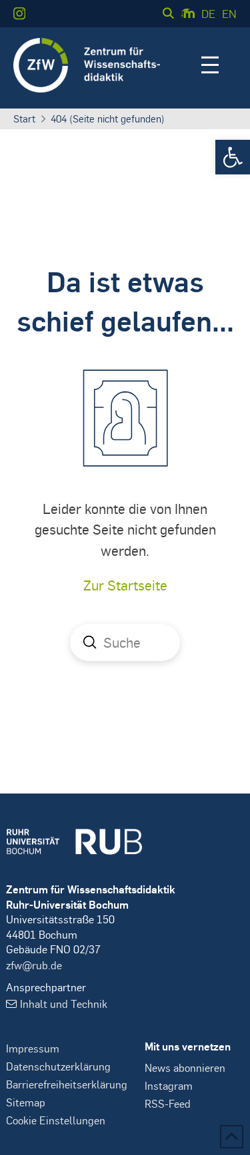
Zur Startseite (125, 585)
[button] (232, 157)
